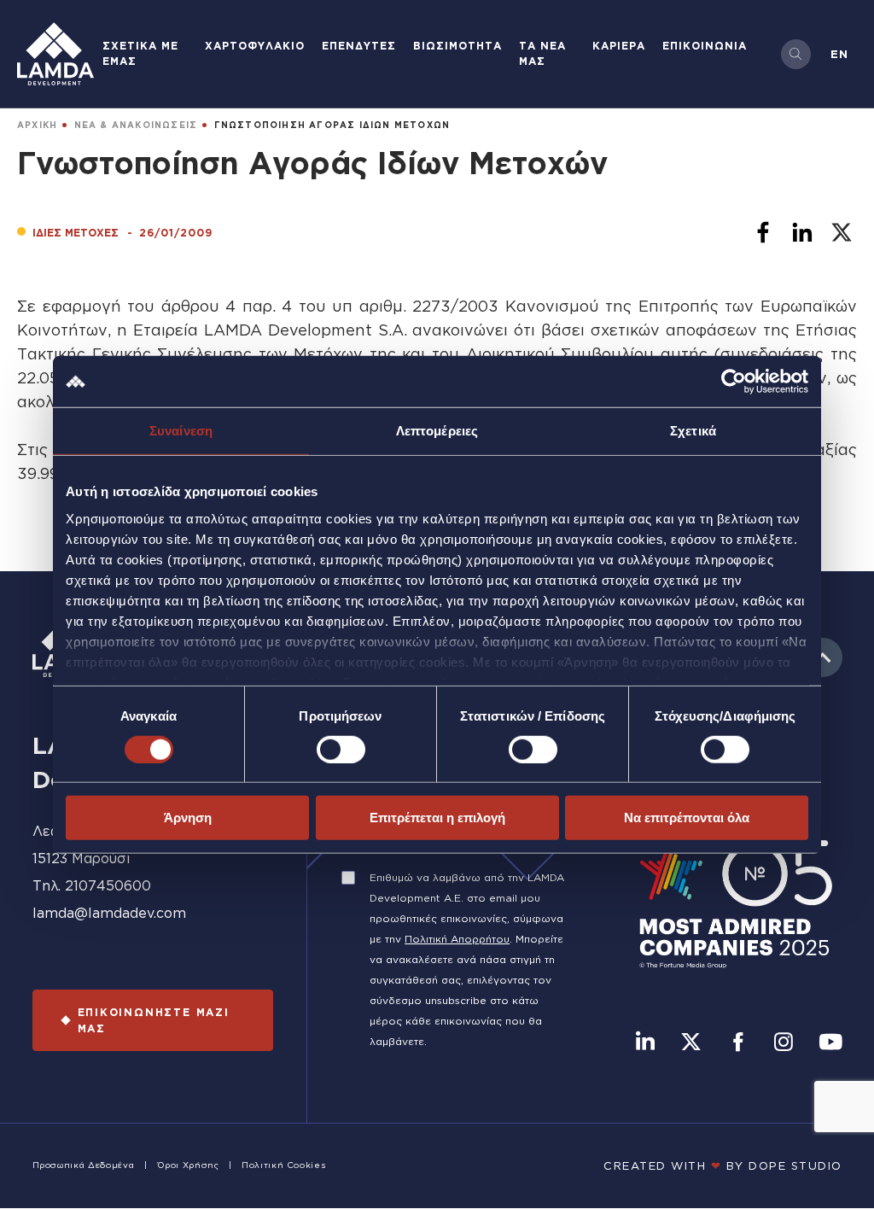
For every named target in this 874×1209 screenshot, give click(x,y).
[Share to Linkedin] (802, 232)
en (839, 54)
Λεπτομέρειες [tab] (437, 430)
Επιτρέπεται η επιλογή (437, 817)
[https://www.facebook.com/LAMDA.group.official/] (738, 1043)
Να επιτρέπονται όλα (686, 817)
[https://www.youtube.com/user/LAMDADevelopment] (830, 1043)
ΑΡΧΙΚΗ (37, 125)
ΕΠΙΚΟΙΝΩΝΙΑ (704, 45)
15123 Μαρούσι (81, 858)
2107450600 (108, 885)
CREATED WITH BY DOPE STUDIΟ (722, 1165)
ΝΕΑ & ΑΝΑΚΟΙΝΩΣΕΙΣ (136, 125)
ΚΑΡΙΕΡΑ (618, 45)
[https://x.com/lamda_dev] (691, 1043)
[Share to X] (841, 232)
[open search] (796, 54)
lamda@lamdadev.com (109, 912)
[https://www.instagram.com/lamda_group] (783, 1043)
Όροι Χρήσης (188, 1165)
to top (822, 657)
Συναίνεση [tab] (181, 430)
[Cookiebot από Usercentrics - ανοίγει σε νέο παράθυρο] (733, 381)
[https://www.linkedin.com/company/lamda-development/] (645, 1043)
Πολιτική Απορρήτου (457, 938)
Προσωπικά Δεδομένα (83, 1165)
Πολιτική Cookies (283, 1165)
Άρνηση (188, 817)
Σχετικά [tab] (693, 430)
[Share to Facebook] (763, 232)
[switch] (341, 749)
